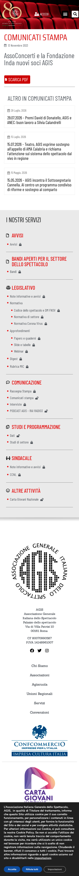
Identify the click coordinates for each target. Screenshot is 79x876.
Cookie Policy (25, 832)
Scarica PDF (18, 79)
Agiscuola (39, 684)
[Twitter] (39, 650)
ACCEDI (44, 14)
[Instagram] (47, 650)
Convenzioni (39, 712)
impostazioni (42, 858)
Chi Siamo (39, 666)
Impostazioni (55, 869)
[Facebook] (32, 650)
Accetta (12, 869)
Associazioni (39, 675)
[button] (65, 14)
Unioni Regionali (39, 694)
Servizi (39, 703)
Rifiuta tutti (32, 869)
